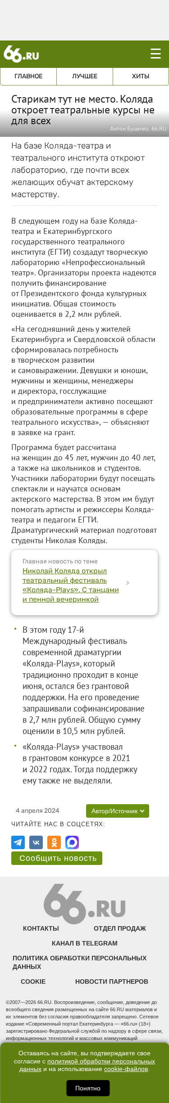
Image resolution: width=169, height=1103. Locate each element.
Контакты (41, 928)
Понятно (87, 1088)
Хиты (141, 76)
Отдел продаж (120, 928)
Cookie (33, 981)
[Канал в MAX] (72, 842)
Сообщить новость (58, 858)
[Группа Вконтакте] (36, 842)
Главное (28, 76)
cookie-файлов (126, 1069)
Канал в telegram (85, 943)
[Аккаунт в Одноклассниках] (54, 842)
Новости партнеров (111, 981)
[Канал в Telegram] (18, 842)
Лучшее (84, 76)
